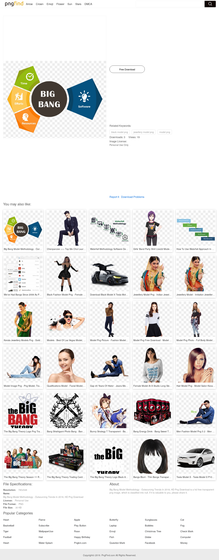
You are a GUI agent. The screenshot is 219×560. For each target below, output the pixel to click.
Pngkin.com (80, 542)
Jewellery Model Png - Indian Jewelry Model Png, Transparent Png (167, 294)
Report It (114, 197)
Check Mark (186, 531)
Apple (77, 519)
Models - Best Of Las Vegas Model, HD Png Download (74, 340)
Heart (6, 519)
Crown (39, 4)
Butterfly (114, 519)
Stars (78, 4)
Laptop (113, 525)
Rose (77, 531)
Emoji (50, 4)
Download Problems (132, 197)
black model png (119, 132)
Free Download (127, 69)
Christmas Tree (153, 531)
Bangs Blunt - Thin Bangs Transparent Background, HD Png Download (169, 477)
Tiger (5, 531)
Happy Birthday (82, 537)
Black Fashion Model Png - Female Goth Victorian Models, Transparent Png (85, 294)
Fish (112, 537)
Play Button (80, 525)
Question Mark (117, 542)
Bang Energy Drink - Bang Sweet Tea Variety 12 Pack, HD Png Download (170, 431)
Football (7, 537)
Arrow (29, 4)
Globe (148, 537)
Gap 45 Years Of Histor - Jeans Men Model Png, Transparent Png (123, 385)
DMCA (88, 4)
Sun (69, 4)
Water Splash (46, 542)
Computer (185, 537)
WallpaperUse (46, 531)
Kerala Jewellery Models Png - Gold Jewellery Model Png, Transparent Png (42, 340)
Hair (41, 537)
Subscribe (44, 525)
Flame (42, 519)
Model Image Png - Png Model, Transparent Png (28, 385)
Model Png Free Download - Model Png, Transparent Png (162, 340)
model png (164, 132)
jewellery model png (144, 132)
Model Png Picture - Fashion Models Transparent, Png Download (123, 340)
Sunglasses (151, 519)
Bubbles (149, 525)
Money (184, 542)
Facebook (150, 542)
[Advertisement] (54, 38)
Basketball (8, 525)
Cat (182, 519)
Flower (60, 4)
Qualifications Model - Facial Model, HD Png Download (74, 385)
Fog (182, 525)
